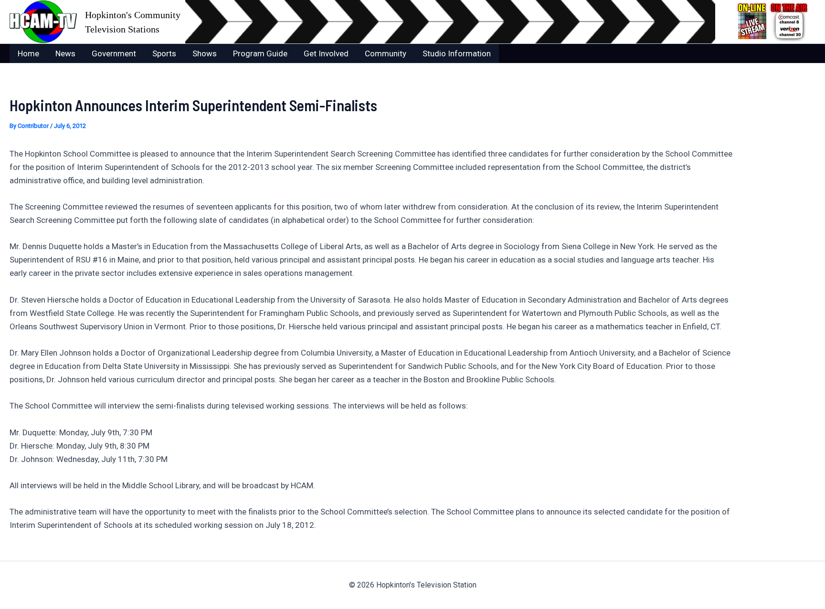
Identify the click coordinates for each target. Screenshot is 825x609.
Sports (164, 53)
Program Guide (260, 53)
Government (114, 53)
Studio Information (457, 53)
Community (385, 53)
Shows (204, 53)
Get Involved (326, 53)
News (65, 53)
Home (28, 53)
